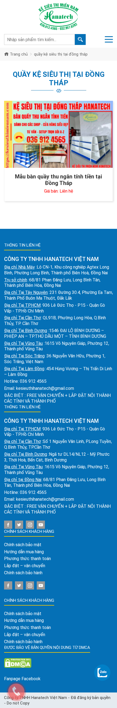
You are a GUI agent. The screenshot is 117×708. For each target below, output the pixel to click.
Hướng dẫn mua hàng (24, 551)
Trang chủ (18, 54)
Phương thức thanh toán (27, 558)
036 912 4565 (33, 381)
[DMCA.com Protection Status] (17, 662)
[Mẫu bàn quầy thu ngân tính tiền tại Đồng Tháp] (58, 134)
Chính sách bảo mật (22, 544)
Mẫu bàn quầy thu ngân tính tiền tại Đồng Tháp (58, 179)
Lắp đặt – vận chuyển (24, 565)
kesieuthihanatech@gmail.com (45, 388)
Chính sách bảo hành (23, 572)
